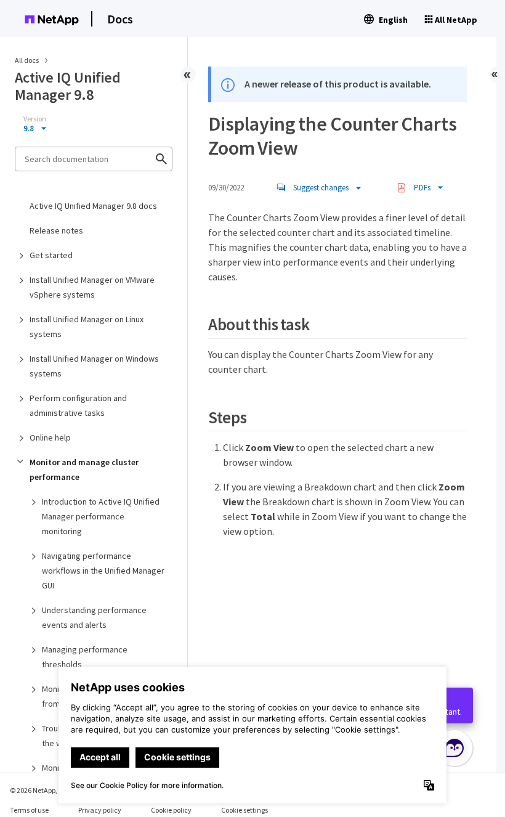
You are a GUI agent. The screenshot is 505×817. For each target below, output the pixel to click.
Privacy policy (99, 810)
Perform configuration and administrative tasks (78, 405)
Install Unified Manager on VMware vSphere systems (92, 287)
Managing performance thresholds (84, 657)
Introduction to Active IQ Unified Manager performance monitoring (101, 516)
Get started (51, 255)
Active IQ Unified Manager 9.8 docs (93, 205)
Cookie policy (171, 810)
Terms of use (29, 810)
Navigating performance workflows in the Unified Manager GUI (103, 570)
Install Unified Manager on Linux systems (86, 326)
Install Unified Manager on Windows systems (94, 366)
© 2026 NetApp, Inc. (40, 790)
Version (34, 119)
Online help (50, 437)
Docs (120, 18)
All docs (27, 60)
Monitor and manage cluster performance (84, 469)
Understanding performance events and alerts (94, 617)
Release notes (56, 230)
